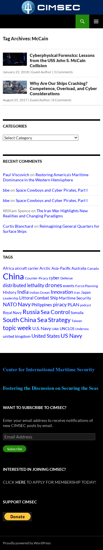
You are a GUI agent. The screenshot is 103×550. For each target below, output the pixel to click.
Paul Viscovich (16, 174)
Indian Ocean (39, 292)
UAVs (55, 329)
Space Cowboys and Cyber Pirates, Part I (52, 190)
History (9, 292)
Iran (77, 292)
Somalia (77, 312)
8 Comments (61, 100)
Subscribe (14, 449)
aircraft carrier (27, 268)
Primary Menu (96, 21)
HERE (20, 482)
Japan (86, 292)
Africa (8, 268)
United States (45, 336)
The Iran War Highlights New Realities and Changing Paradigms (45, 213)
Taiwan (77, 321)
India (23, 292)
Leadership (10, 298)
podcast (85, 305)
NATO (10, 304)
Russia (31, 311)
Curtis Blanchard (18, 226)
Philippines (41, 304)
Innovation (62, 292)
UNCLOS (67, 328)
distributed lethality (23, 285)
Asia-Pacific (61, 268)
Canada (93, 268)
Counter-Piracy (36, 278)
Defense (66, 278)
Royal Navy (12, 313)
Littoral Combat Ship (38, 297)
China (13, 276)
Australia (79, 268)
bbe (6, 190)
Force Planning (86, 286)
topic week (17, 327)
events (68, 285)
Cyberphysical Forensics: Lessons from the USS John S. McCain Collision (62, 60)
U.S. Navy (41, 328)
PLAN (73, 304)
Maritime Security (75, 297)
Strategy (59, 319)
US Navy (71, 335)
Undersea (82, 329)
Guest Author (41, 72)
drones (53, 285)
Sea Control (55, 312)
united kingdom (17, 336)
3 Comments (63, 72)
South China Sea (25, 319)
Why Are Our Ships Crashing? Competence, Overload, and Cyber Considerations (63, 88)
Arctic (45, 268)
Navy (24, 304)
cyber (54, 277)
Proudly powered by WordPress (27, 543)
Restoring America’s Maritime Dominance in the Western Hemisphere (45, 177)
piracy (60, 304)
